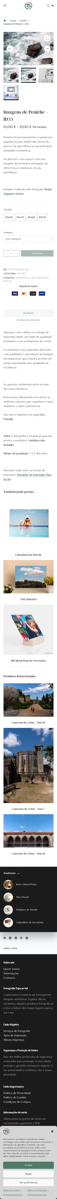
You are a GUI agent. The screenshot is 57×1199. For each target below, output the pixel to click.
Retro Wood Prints (26, 884)
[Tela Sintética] (28, 576)
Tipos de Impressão (14, 1035)
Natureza (42, 277)
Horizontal (23, 277)
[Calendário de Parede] (28, 524)
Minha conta (10, 948)
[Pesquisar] (48, 5)
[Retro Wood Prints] (8, 884)
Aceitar (28, 1165)
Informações (11, 973)
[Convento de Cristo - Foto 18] (28, 831)
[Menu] (4, 5)
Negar (28, 1173)
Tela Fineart (22, 896)
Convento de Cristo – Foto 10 (28, 722)
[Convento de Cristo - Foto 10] (28, 700)
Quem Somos (11, 969)
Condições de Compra (17, 1102)
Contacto (9, 978)
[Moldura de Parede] (8, 910)
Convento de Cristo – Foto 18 (28, 853)
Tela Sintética (28, 599)
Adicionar (37, 253)
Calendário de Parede (28, 555)
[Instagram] (16, 938)
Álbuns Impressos (13, 1040)
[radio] (9, 217)
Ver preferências (28, 1182)
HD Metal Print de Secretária (28, 661)
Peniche (7, 281)
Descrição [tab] (28, 313)
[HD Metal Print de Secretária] (28, 630)
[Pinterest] (21, 938)
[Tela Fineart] (8, 897)
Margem (13, 232)
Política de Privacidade (17, 1093)
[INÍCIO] (4, 21)
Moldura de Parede (26, 909)
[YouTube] (27, 938)
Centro (21, 273)
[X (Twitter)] (10, 938)
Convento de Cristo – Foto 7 (28, 809)
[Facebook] (4, 938)
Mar (33, 277)
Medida (8, 209)
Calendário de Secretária (29, 922)
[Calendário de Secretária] (8, 922)
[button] (52, 1131)
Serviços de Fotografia (16, 1031)
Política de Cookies (14, 1097)
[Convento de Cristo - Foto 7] (28, 765)
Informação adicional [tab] (28, 320)
